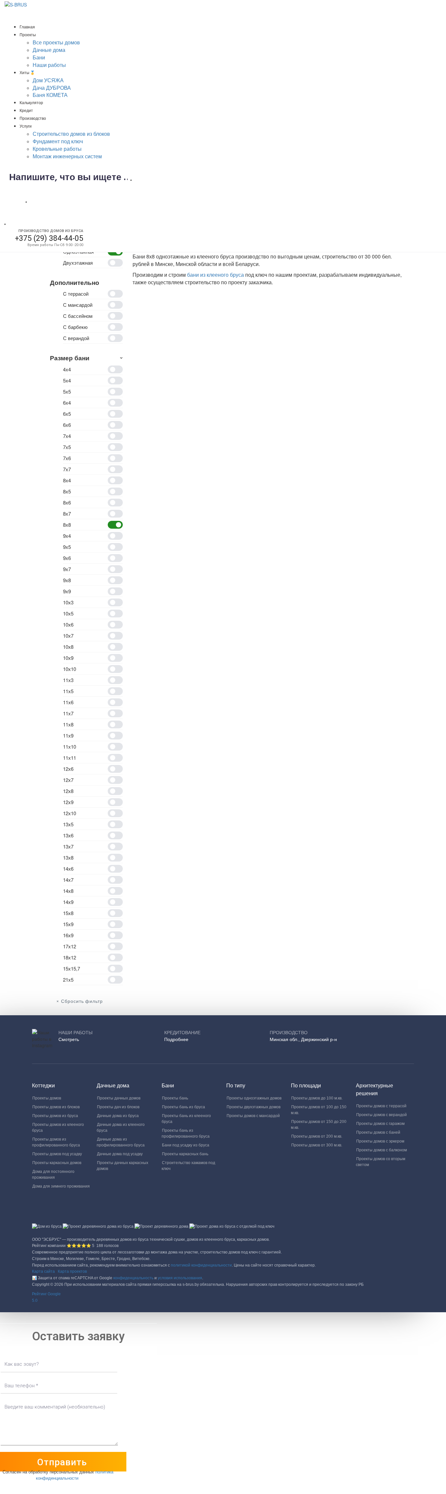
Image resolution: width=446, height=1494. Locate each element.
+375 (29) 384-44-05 (49, 238)
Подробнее (176, 1039)
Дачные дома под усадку (120, 1154)
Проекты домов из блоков (56, 1107)
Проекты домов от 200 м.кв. (316, 1136)
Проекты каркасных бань (185, 1154)
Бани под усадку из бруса (185, 1145)
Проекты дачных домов (118, 1098)
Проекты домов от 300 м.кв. (316, 1145)
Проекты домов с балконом (381, 1150)
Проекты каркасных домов (56, 1162)
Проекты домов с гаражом (380, 1123)
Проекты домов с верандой (381, 1115)
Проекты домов (46, 1098)
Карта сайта (43, 1271)
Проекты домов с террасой (381, 1106)
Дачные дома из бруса (118, 1115)
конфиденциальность (133, 1278)
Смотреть (68, 1039)
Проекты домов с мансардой (253, 1115)
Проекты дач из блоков (118, 1107)
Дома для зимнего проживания (61, 1186)
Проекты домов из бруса (55, 1115)
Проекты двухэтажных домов (253, 1107)
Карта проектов (72, 1271)
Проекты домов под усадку (57, 1154)
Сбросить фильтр (82, 1001)
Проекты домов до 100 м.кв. (316, 1098)
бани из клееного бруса (215, 274)
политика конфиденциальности (74, 1475)
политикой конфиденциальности (201, 1265)
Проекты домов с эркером (380, 1141)
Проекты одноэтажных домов (254, 1098)
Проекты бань (175, 1098)
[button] (223, 1297)
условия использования (180, 1278)
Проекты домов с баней (378, 1132)
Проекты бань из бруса (183, 1107)
